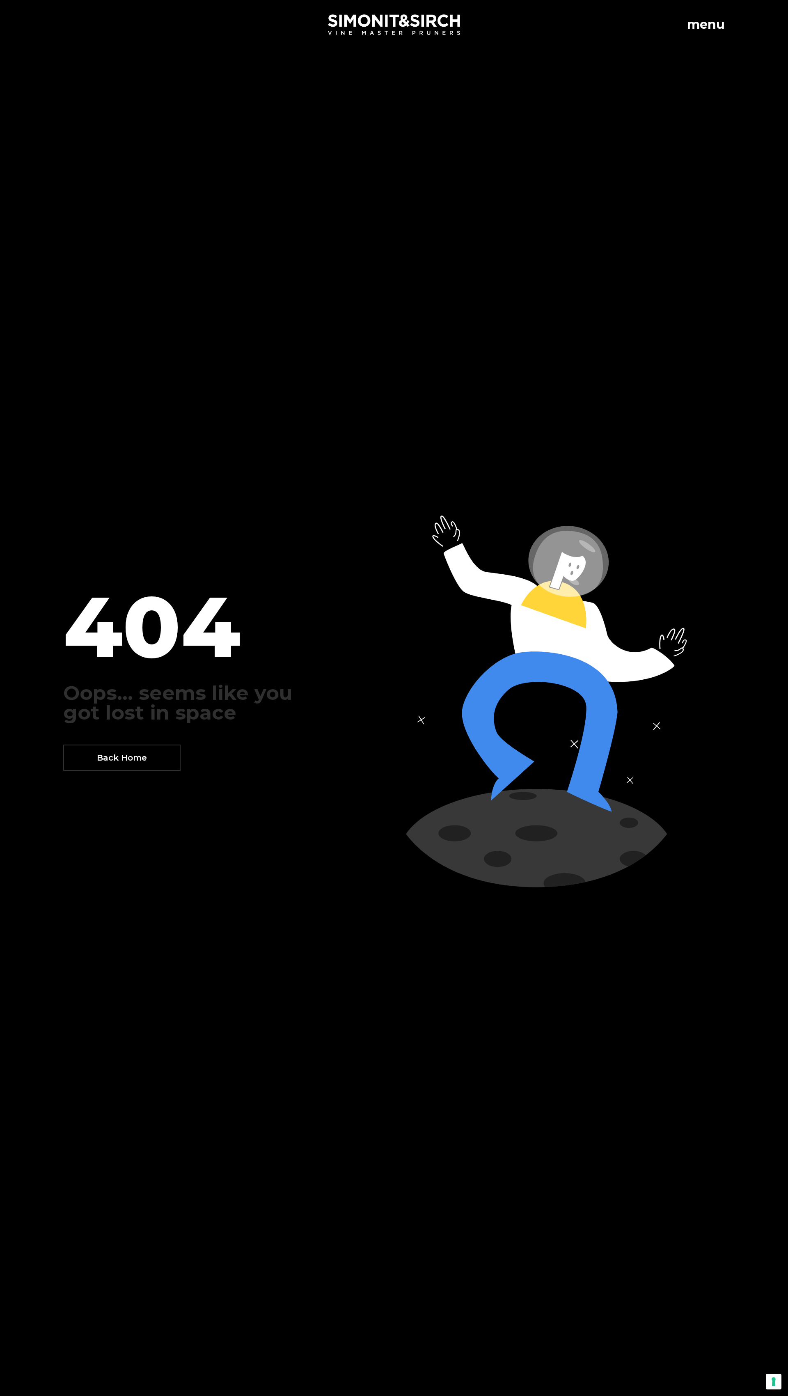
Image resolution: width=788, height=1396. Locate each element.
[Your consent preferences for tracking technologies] (773, 1381)
